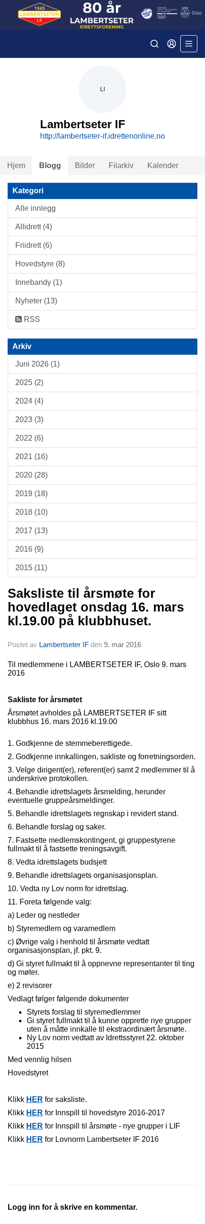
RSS (31, 319)
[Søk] (154, 43)
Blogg (50, 165)
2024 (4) (29, 401)
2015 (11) (31, 568)
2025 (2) (29, 382)
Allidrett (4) (33, 227)
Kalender (162, 165)
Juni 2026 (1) (37, 364)
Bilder (85, 165)
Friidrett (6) (33, 245)
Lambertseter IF (64, 644)
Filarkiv (121, 165)
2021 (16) (31, 456)
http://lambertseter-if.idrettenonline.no (102, 136)
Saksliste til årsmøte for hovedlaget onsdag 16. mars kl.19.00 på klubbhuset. (96, 607)
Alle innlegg (35, 208)
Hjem (16, 165)
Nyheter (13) (36, 301)
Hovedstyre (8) (40, 264)
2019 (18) (31, 494)
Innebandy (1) (38, 282)
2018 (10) (31, 512)
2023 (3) (29, 419)
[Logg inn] (171, 43)
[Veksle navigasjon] (188, 43)
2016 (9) (29, 549)
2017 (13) (31, 531)
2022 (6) (29, 438)
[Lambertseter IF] (102, 14)
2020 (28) (31, 475)
